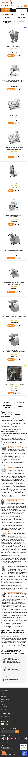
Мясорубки (21, 14)
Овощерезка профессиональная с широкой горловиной (14, 283)
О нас (2, 701)
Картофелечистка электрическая (14, 384)
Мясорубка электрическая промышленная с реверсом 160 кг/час (14, 351)
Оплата (3, 698)
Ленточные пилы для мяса (14, 565)
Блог (2, 708)
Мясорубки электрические (15, 446)
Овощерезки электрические (15, 592)
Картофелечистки (7, 14)
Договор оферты (5, 699)
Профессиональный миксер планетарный (14, 216)
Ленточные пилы (21, 18)
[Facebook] (2, 738)
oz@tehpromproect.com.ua (9, 751)
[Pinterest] (15, 738)
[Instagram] (12, 738)
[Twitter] (5, 738)
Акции (2, 703)
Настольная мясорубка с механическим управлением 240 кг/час (14, 317)
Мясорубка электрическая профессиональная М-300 (14, 45)
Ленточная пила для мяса (14, 183)
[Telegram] (25, 738)
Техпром (8, 438)
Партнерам (3, 709)
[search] (14, 7)
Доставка (3, 641)
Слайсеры (7, 18)
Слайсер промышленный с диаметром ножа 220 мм (14, 114)
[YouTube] (8, 738)
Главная (3, 693)
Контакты (18, 645)
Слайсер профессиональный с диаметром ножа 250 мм (14, 148)
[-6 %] (14, 36)
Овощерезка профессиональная (14, 250)
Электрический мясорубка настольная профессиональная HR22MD (14, 81)
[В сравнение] (16, 55)
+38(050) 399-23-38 (7, 749)
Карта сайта (4, 706)
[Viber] (18, 738)
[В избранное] (19, 55)
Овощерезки (20, 22)
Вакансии (3, 704)
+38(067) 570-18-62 (7, 747)
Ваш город (19, 6)
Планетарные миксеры (7, 22)
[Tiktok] (22, 738)
